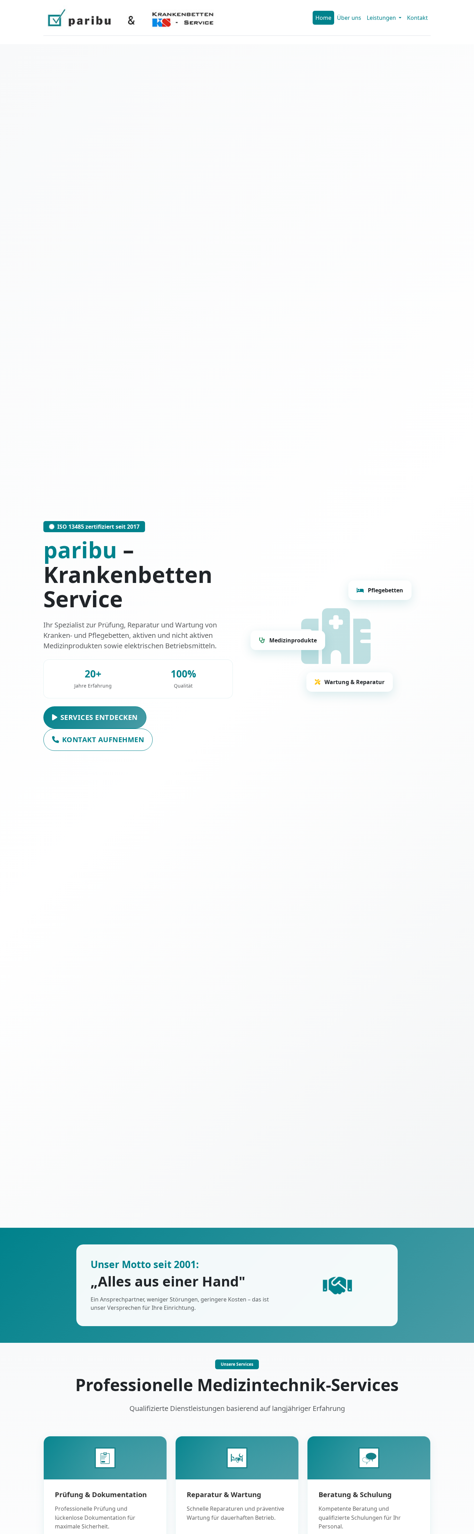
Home (323, 18)
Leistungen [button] (382, 18)
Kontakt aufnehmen (103, 739)
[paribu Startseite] (130, 18)
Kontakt (417, 18)
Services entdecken (99, 717)
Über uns (349, 18)
